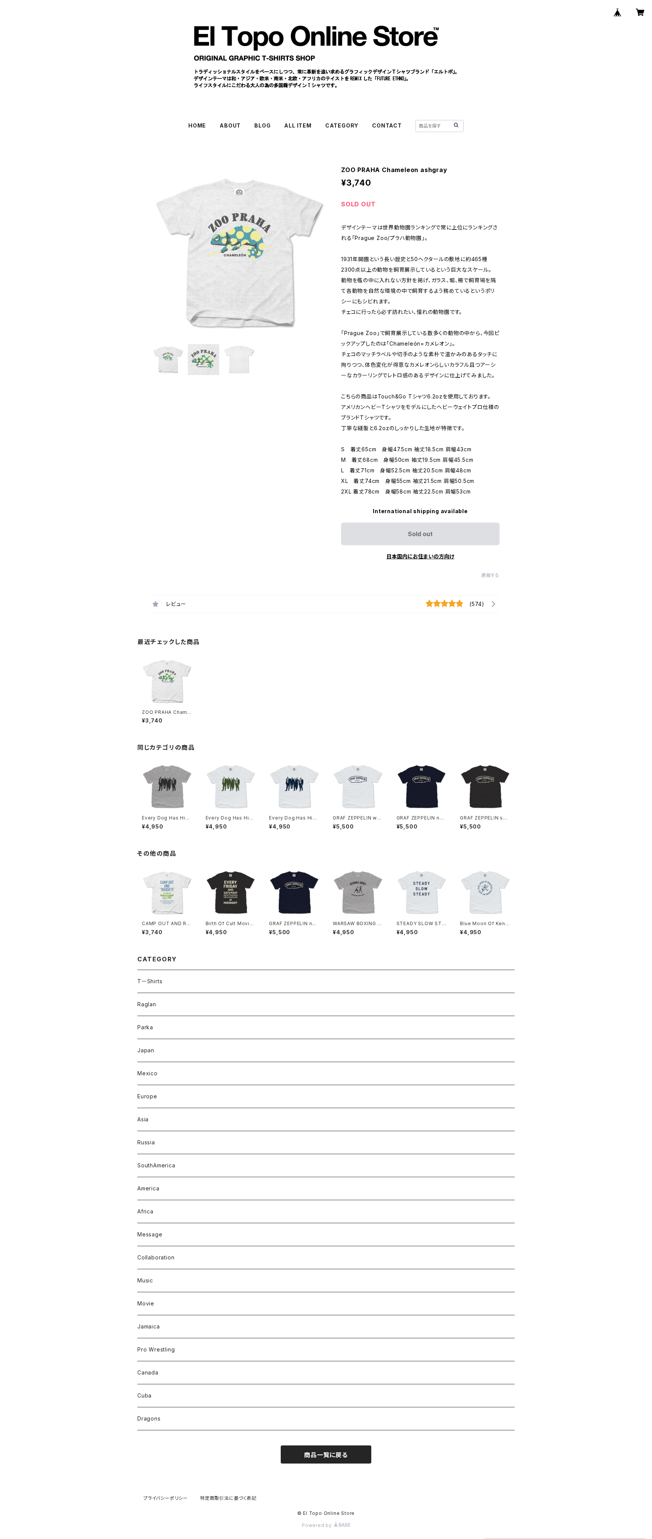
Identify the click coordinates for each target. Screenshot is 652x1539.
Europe (147, 1096)
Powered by (318, 1525)
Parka (145, 1027)
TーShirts (149, 981)
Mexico (147, 1073)
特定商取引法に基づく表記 (228, 1498)
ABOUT (230, 125)
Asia (143, 1119)
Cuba (144, 1395)
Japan (145, 1050)
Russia (146, 1142)
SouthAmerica (156, 1165)
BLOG (262, 125)
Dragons (149, 1418)
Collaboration (155, 1257)
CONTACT (387, 125)
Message (150, 1234)
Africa (145, 1211)
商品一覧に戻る (326, 1455)
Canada (147, 1372)
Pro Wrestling (156, 1349)
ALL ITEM (297, 125)
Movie (145, 1303)
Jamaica (148, 1326)
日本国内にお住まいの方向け (420, 556)
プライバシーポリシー (165, 1498)
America (148, 1188)
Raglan (146, 1004)
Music (145, 1280)
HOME (197, 125)
